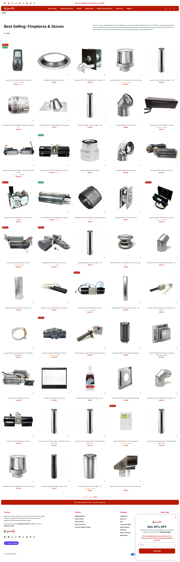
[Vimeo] (30, 3)
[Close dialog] (175, 517)
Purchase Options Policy (83, 527)
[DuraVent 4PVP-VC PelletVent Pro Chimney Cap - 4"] (125, 243)
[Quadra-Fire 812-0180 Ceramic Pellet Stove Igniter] (161, 288)
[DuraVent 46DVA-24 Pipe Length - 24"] (90, 243)
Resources (119, 8)
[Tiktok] (16, 3)
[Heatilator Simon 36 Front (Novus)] (54, 378)
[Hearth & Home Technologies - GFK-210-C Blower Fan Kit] (18, 150)
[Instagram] (12, 3)
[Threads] (34, 3)
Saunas (79, 8)
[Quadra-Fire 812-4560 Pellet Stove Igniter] (54, 288)
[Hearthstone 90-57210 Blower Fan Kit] (161, 105)
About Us (123, 519)
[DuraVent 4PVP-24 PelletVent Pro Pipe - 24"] (125, 288)
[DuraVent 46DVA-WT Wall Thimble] (125, 197)
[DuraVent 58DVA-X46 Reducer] (90, 150)
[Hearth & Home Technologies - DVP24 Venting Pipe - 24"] (90, 421)
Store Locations (125, 533)
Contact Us (123, 516)
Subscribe (157, 551)
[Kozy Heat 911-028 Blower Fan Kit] (18, 378)
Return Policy (79, 519)
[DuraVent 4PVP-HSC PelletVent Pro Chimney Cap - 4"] (125, 466)
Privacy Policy (79, 521)
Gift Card (123, 530)
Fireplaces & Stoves (66, 8)
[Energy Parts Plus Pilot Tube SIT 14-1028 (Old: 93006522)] (18, 333)
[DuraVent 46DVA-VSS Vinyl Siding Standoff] (125, 378)
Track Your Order (125, 524)
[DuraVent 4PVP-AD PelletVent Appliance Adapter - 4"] (90, 197)
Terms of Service (80, 524)
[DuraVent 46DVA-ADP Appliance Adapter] (125, 333)
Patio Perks (124, 535)
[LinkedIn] (27, 3)
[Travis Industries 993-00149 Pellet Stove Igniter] (90, 333)
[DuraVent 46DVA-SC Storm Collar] (54, 60)
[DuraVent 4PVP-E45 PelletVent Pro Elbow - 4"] (161, 243)
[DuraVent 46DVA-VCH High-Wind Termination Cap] (125, 60)
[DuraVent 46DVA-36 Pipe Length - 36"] (90, 105)
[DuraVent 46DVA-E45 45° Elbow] (125, 105)
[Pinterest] (19, 3)
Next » (95, 497)
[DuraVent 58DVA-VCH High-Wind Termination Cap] (18, 466)
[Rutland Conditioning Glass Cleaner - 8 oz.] (90, 378)
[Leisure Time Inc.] (9, 8)
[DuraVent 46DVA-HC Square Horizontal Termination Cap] (161, 333)
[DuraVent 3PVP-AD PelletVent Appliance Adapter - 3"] (18, 105)
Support (129, 8)
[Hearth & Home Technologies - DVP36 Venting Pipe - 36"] (161, 421)
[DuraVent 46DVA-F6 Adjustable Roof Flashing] (54, 105)
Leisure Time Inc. (12, 553)
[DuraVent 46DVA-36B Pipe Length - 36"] (54, 466)
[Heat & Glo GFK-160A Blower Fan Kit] (18, 421)
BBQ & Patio (89, 8)
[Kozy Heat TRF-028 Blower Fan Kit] (161, 150)
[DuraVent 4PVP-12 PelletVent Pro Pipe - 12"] (18, 288)
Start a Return (124, 527)
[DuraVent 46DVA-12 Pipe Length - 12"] (90, 466)
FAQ (121, 521)
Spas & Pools (52, 8)
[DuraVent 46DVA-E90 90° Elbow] (125, 150)
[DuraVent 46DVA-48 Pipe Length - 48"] (161, 60)
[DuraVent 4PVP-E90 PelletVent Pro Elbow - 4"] (161, 378)
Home (3, 13)
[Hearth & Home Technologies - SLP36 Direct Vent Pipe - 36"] (54, 421)
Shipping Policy (80, 516)
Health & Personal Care (104, 8)
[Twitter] (23, 3)
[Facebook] (5, 3)
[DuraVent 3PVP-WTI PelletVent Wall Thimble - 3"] (90, 60)
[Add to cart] (69, 75)
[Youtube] (8, 3)
